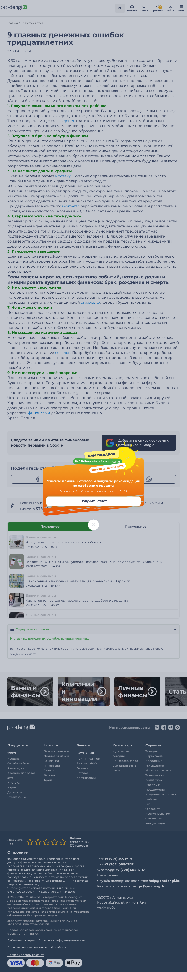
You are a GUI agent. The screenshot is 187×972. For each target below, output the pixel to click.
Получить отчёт (93, 501)
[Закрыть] (93, 525)
